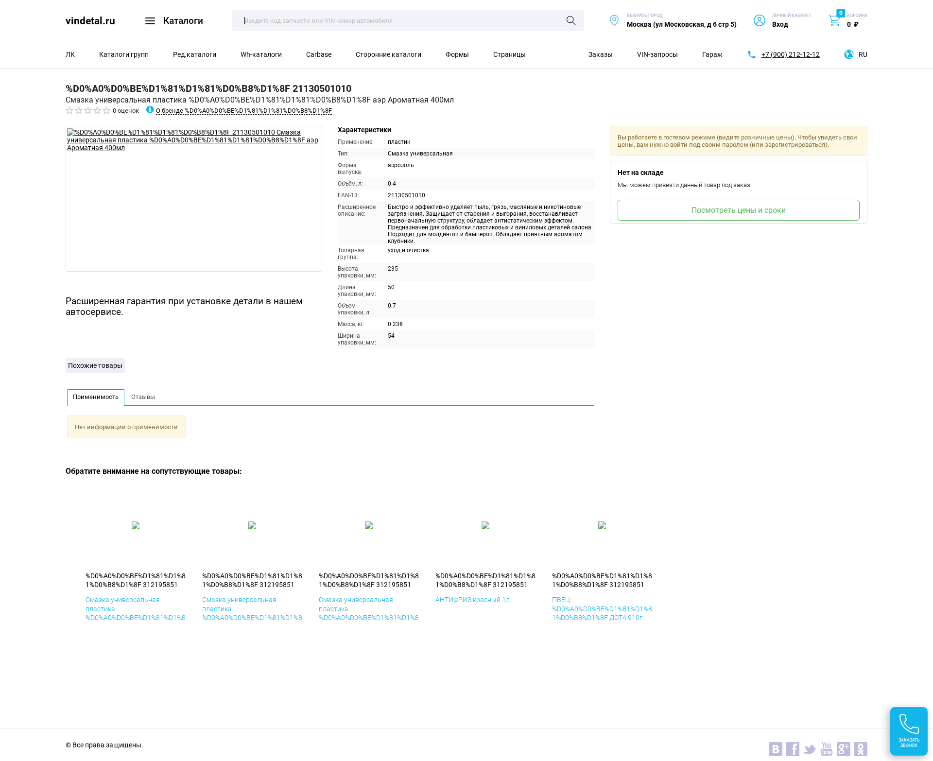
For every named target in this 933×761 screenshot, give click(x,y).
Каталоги (183, 20)
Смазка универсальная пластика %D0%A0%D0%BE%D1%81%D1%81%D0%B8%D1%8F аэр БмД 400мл (136, 617)
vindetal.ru (90, 21)
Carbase (318, 54)
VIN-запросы (657, 54)
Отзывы (143, 396)
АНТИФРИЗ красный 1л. (473, 600)
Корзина (857, 15)
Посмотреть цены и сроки (738, 210)
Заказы (600, 54)
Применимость (96, 396)
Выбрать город (672, 20)
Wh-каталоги (261, 54)
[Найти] (571, 21)
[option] (194, 199)
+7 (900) (790, 54)
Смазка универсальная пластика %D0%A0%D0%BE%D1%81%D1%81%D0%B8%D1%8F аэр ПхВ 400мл (369, 617)
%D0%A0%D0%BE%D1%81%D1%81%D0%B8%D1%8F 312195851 (136, 580)
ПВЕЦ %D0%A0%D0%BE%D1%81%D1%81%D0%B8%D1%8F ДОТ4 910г (602, 608)
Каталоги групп (124, 54)
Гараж (712, 54)
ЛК (70, 54)
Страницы (509, 54)
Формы (457, 54)
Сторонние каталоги (388, 54)
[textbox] (408, 20)
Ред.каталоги (194, 54)
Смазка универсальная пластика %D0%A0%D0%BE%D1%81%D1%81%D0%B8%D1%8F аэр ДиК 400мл (252, 617)
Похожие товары (95, 365)
